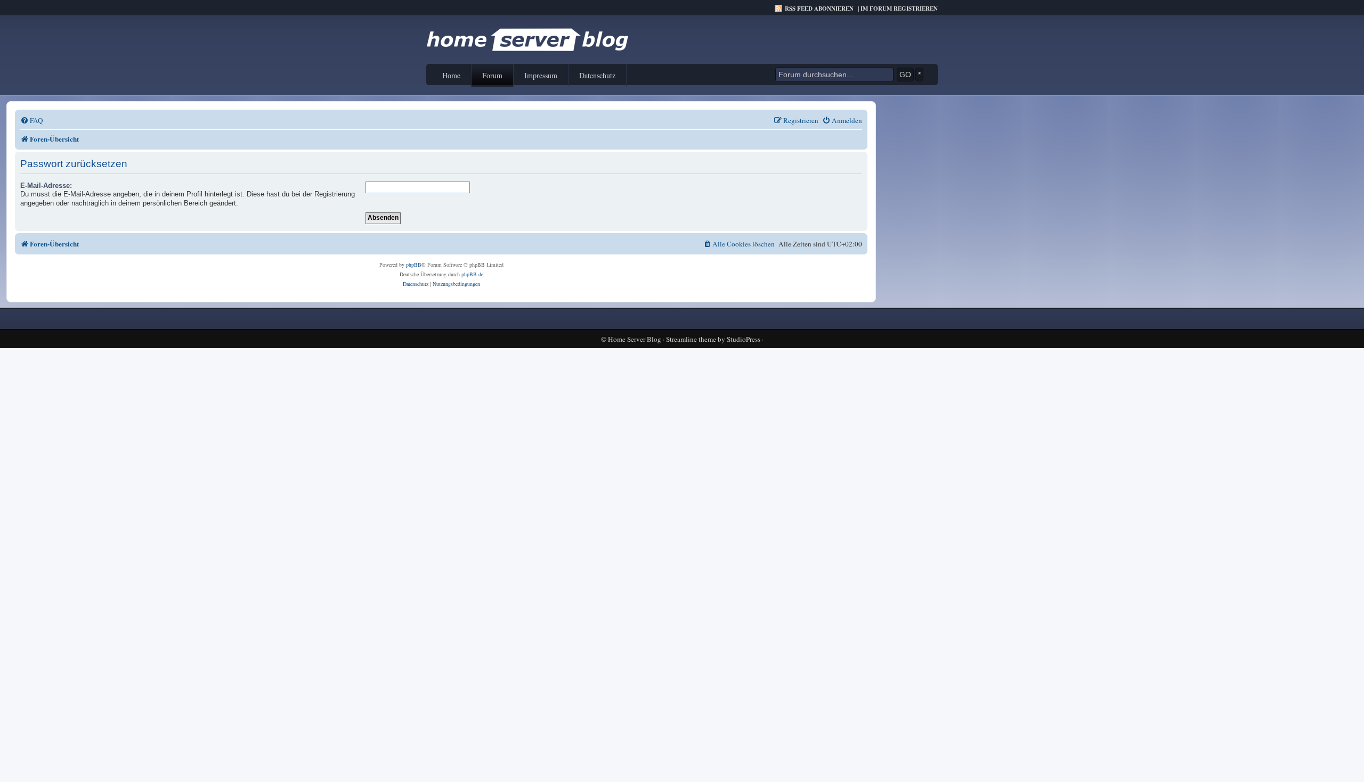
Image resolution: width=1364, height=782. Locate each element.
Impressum (540, 75)
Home (451, 75)
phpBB (413, 264)
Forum (492, 75)
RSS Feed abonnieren (819, 8)
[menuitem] (31, 120)
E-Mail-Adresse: (46, 186)
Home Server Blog (634, 339)
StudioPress (743, 339)
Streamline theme (691, 339)
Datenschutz (597, 75)
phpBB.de (472, 274)
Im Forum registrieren (899, 8)
